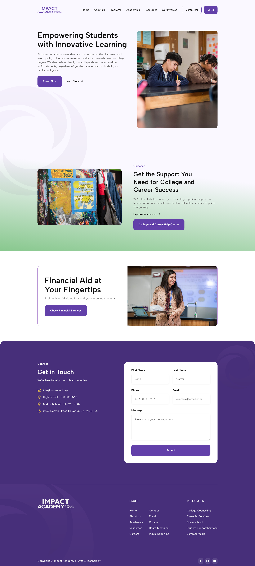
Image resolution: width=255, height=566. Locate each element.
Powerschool (195, 522)
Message (136, 410)
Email (176, 390)
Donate (153, 522)
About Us (135, 516)
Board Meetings (159, 528)
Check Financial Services (65, 310)
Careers (134, 533)
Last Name (179, 370)
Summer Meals (196, 533)
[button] (99, 10)
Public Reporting (159, 533)
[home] (49, 10)
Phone (135, 390)
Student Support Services (202, 528)
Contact (154, 510)
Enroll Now (50, 81)
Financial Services (198, 516)
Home (85, 9)
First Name (138, 370)
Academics (136, 522)
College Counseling (199, 510)
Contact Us (192, 9)
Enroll (211, 9)
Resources (135, 528)
